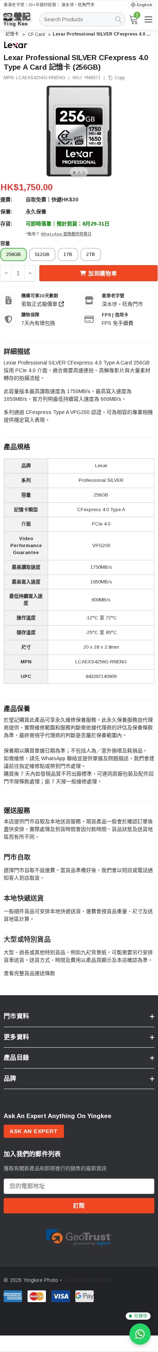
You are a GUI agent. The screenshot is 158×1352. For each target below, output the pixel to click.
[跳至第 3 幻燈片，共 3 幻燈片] (84, 172)
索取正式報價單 (40, 304)
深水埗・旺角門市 (77, 5)
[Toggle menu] (148, 19)
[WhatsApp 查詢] (140, 1334)
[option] (79, 1236)
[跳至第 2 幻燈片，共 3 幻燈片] (79, 172)
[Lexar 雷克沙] (16, 45)
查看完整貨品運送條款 (29, 973)
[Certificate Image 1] (79, 1236)
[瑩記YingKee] (22, 22)
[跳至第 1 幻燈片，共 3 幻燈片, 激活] (74, 172)
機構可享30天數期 (39, 295)
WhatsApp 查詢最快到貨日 (66, 234)
